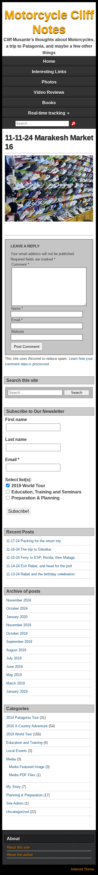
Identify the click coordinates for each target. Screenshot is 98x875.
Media (11, 759)
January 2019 (16, 691)
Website (17, 332)
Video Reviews (49, 92)
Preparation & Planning (35, 498)
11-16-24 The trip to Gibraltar (28, 549)
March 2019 (15, 683)
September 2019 (19, 642)
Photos (49, 82)
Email (17, 320)
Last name (16, 439)
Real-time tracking (46, 113)
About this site (18, 847)
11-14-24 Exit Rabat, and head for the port (39, 566)
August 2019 (16, 650)
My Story (13, 787)
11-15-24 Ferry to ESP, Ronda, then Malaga (40, 557)
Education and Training (24, 743)
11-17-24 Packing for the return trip (33, 541)
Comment (20, 264)
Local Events (16, 751)
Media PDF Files (22, 775)
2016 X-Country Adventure (27, 726)
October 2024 (16, 608)
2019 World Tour (27, 485)
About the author (20, 855)
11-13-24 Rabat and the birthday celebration (40, 574)
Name (17, 308)
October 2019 (16, 633)
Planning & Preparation (24, 795)
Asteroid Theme (82, 869)
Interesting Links (49, 71)
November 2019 (18, 625)
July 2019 (14, 658)
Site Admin (14, 803)
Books (49, 102)
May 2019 (14, 675)
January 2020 (16, 617)
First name (16, 419)
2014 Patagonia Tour (22, 718)
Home (49, 61)
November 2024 (18, 600)
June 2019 (14, 667)
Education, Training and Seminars (45, 492)
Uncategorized (17, 812)
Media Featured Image (26, 767)
